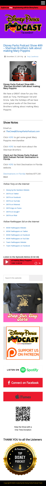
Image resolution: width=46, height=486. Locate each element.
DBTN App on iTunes (14, 208)
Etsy (10, 8)
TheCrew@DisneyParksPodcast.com (23, 131)
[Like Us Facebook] (23, 382)
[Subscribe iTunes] (23, 396)
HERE (11, 137)
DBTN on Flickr (11, 215)
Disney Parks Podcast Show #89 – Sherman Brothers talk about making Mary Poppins (23, 48)
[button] (23, 3)
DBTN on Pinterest (13, 204)
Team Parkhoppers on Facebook (18, 246)
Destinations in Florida (14, 173)
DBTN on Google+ (13, 212)
